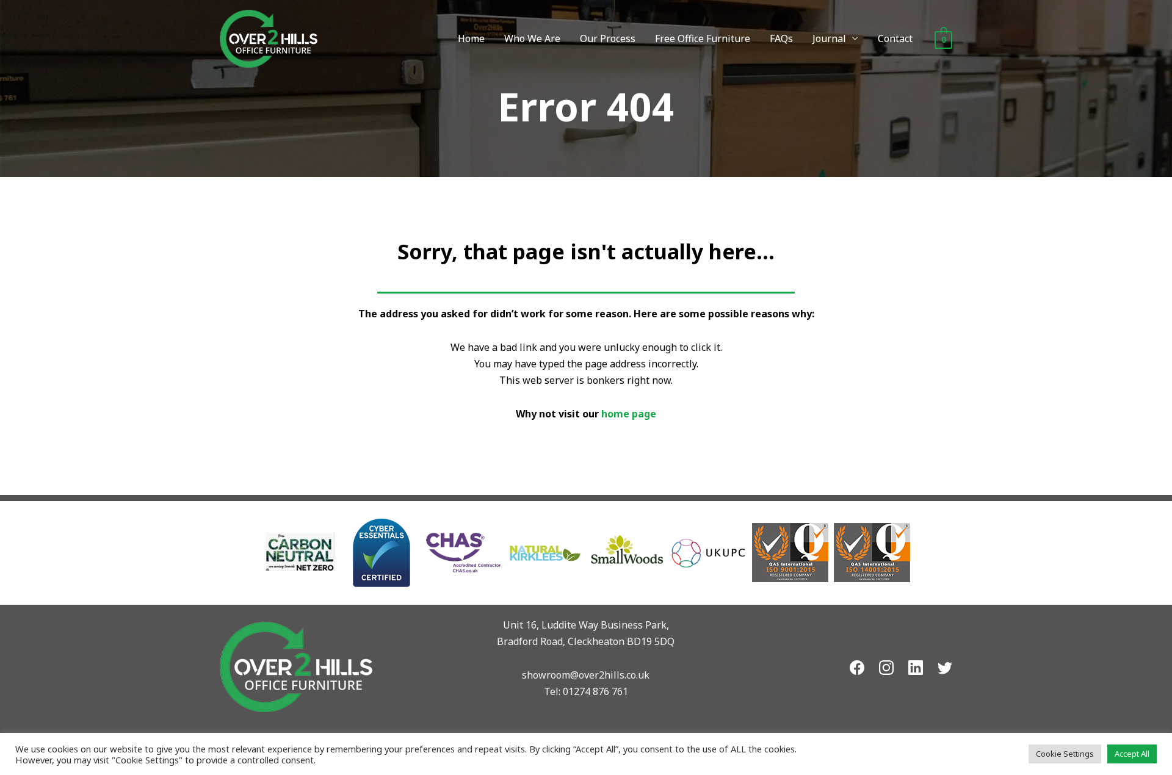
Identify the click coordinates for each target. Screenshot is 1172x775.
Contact (895, 38)
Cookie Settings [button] (1065, 753)
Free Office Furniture (702, 38)
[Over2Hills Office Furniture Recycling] (268, 38)
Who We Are (532, 38)
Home (471, 38)
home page (628, 413)
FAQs (781, 38)
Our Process (607, 38)
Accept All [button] (1132, 753)
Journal (829, 38)
